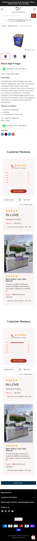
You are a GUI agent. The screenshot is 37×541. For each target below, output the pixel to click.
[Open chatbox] (33, 537)
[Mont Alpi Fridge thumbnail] (5, 56)
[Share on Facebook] (2, 134)
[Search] (33, 16)
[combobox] (26, 205)
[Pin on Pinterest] (13, 134)
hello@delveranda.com (23, 19)
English (18, 519)
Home (3, 26)
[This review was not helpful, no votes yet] (29, 227)
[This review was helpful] (25, 301)
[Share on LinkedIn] (9, 134)
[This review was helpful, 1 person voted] (25, 227)
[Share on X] (6, 134)
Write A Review (18, 191)
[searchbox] (10, 199)
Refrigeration (13, 26)
